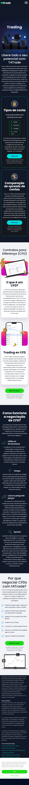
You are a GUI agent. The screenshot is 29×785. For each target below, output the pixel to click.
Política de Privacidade (8, 748)
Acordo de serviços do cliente (10, 746)
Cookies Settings (14, 775)
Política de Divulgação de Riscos (11, 757)
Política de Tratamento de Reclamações (13, 750)
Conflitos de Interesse (8, 752)
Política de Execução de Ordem (11, 755)
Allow (14, 771)
